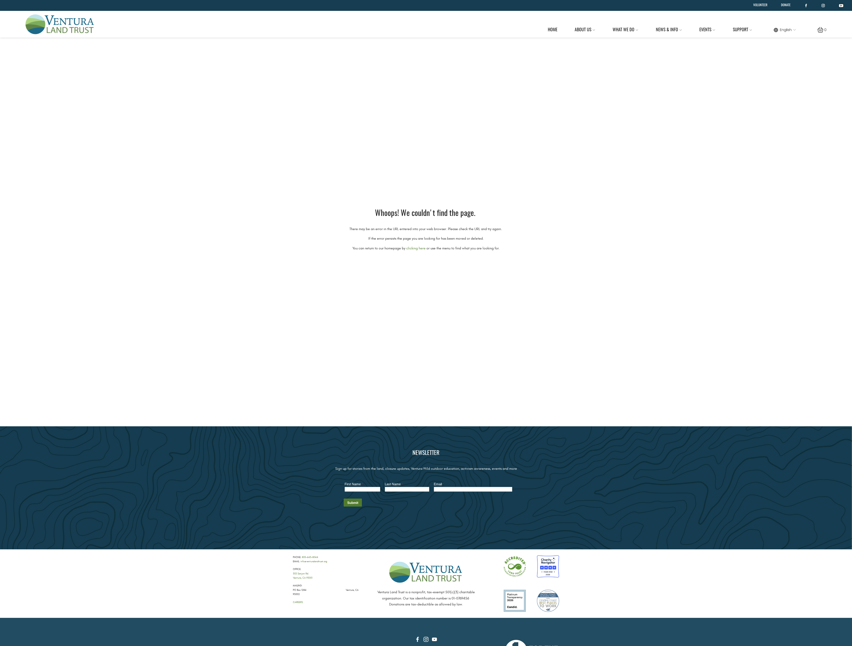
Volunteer (760, 5)
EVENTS (705, 30)
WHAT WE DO (623, 30)
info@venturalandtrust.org (313, 561)
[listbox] (785, 29)
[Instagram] (426, 639)
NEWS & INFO (667, 30)
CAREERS (298, 602)
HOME (552, 30)
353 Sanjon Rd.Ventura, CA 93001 (302, 575)
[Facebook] (417, 639)
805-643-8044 (310, 557)
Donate (786, 5)
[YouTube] (434, 639)
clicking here (416, 248)
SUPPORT (740, 30)
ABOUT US (583, 30)
